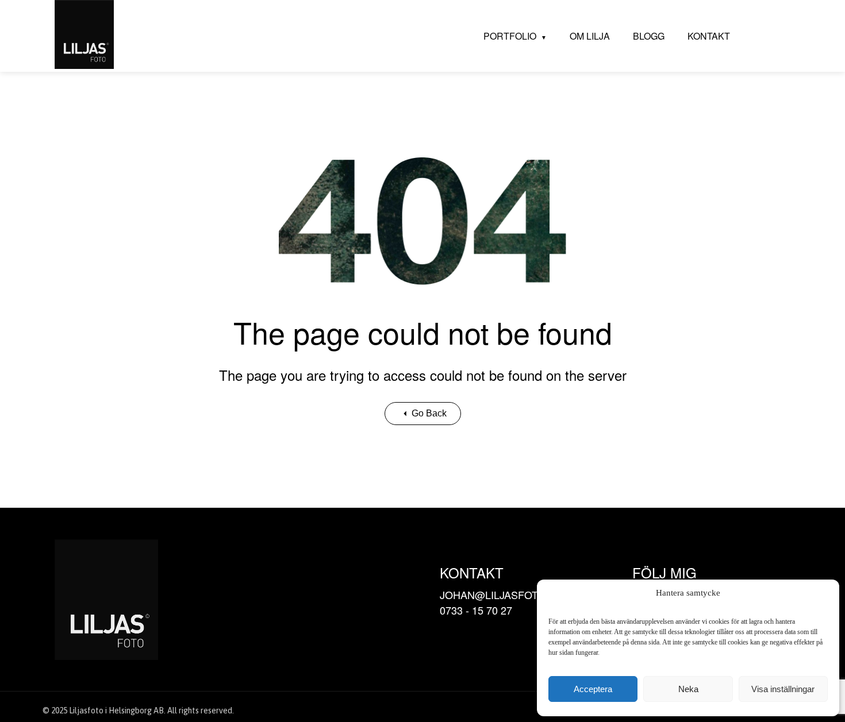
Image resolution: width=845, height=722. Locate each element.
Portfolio (509, 36)
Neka (688, 689)
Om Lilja (590, 36)
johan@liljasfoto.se (501, 594)
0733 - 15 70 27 (476, 610)
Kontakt (708, 36)
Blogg (649, 36)
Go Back (429, 413)
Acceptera (593, 689)
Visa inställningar (783, 689)
